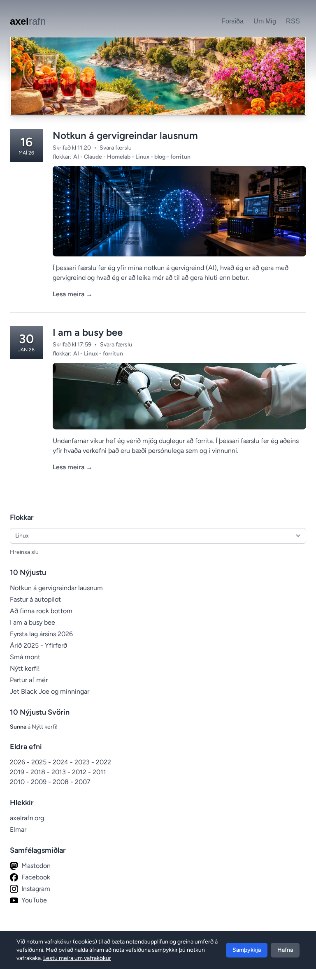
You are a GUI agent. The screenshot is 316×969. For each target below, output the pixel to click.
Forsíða (232, 21)
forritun (180, 156)
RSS (293, 21)
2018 (38, 772)
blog (160, 156)
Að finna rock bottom (41, 611)
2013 (59, 772)
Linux (143, 156)
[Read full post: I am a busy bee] (179, 396)
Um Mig (264, 21)
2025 (39, 762)
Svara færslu (116, 147)
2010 (18, 782)
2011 (99, 772)
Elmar (18, 829)
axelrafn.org (27, 818)
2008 (61, 782)
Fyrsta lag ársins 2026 (41, 634)
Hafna (285, 949)
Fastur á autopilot (35, 599)
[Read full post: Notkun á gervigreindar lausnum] (179, 211)
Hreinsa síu (24, 552)
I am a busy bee (88, 332)
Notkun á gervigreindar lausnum (125, 135)
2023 (82, 762)
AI (76, 156)
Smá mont (25, 657)
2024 (61, 762)
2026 (18, 762)
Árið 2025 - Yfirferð (38, 645)
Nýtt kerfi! (25, 668)
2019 (18, 772)
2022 (103, 762)
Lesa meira (73, 294)
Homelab (119, 156)
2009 (39, 782)
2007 (83, 782)
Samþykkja (246, 949)
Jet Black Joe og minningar (49, 691)
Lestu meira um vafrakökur (77, 958)
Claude (93, 156)
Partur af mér (29, 680)
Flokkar (22, 517)
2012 (80, 772)
